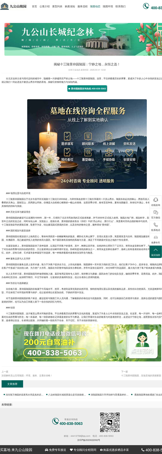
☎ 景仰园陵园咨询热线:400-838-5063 (87, 88)
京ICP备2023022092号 (88, 439)
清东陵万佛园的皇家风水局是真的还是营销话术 (24, 395)
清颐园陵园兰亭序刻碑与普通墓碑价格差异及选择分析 (109, 395)
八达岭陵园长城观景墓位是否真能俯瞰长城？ (67, 395)
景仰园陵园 (89, 78)
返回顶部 (155, 255)
